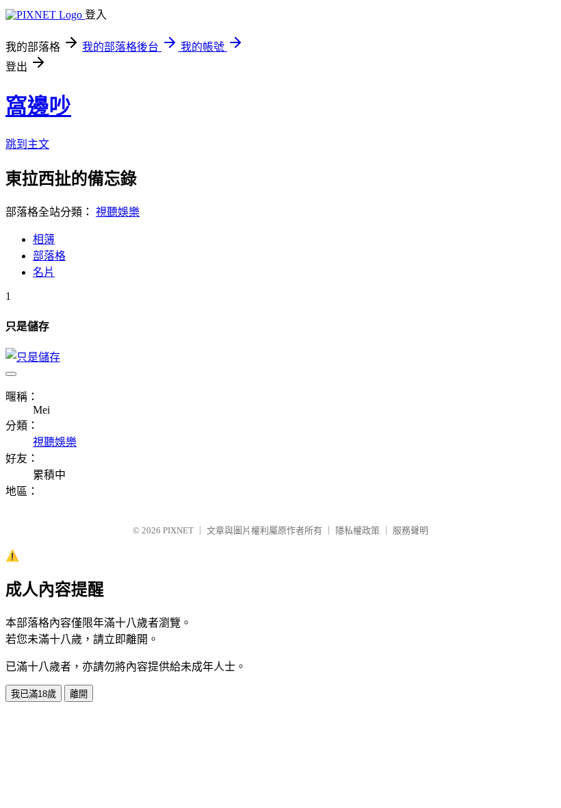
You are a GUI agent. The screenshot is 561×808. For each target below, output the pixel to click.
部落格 (49, 256)
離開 (79, 694)
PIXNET (178, 530)
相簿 (44, 239)
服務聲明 (410, 530)
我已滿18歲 (33, 694)
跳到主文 (27, 144)
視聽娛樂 (118, 212)
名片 (44, 272)
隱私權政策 (357, 530)
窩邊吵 (38, 106)
